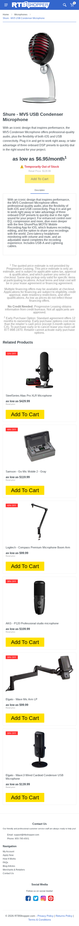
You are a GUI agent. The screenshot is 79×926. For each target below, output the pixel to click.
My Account (8, 851)
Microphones (20, 14)
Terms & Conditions (39, 919)
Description (40, 190)
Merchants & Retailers (14, 869)
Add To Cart (39, 179)
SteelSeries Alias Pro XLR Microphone (29, 395)
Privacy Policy (45, 915)
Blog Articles (9, 866)
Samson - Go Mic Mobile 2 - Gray (26, 471)
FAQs (5, 862)
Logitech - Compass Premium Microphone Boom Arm (38, 547)
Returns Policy (64, 915)
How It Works (9, 859)
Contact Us (8, 873)
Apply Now (8, 855)
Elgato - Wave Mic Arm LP (21, 699)
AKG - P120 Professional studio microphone (32, 623)
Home (6, 14)
